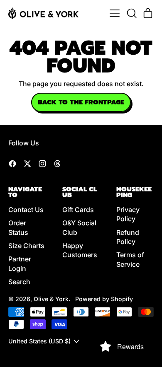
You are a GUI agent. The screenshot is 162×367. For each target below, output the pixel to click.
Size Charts (26, 245)
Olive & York (51, 298)
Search (19, 282)
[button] (131, 13)
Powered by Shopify (104, 298)
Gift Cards (78, 209)
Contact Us (26, 209)
